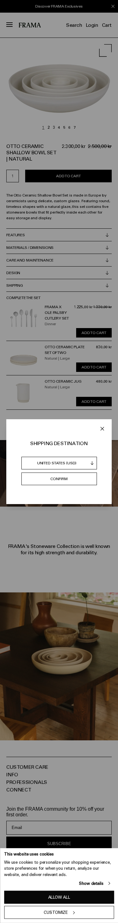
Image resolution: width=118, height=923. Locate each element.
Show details (91, 883)
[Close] (102, 429)
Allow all (59, 897)
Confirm (58, 479)
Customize (56, 912)
